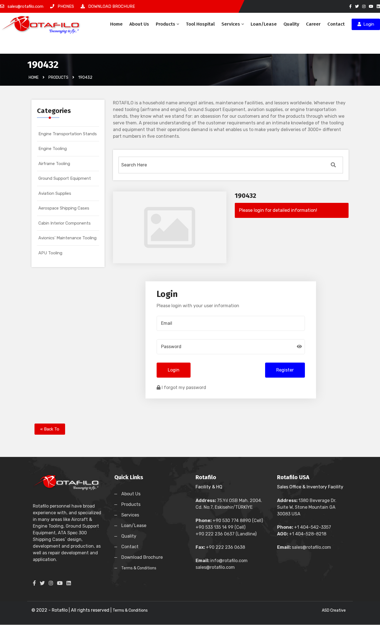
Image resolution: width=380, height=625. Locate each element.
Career (313, 24)
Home (116, 24)
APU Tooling (50, 252)
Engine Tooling (52, 148)
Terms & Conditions (138, 568)
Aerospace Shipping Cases (63, 208)
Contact (336, 24)
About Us (139, 24)
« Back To (49, 429)
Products (165, 24)
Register (285, 370)
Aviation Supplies (54, 193)
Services (230, 24)
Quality (291, 24)
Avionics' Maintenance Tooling (67, 237)
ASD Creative (334, 610)
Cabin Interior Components (64, 223)
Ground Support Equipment (64, 178)
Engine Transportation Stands (67, 133)
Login (367, 24)
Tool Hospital (200, 24)
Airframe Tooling (54, 163)
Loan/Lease (264, 24)
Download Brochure (142, 557)
